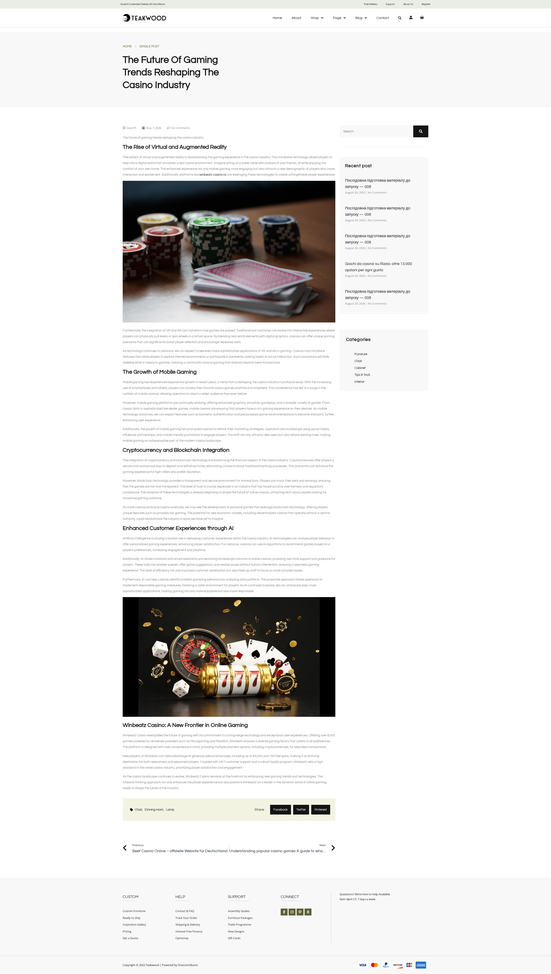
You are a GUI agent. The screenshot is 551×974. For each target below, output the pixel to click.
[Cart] (421, 17)
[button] (400, 18)
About (296, 18)
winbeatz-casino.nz (212, 174)
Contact (382, 18)
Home (277, 18)
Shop (315, 18)
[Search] (420, 131)
